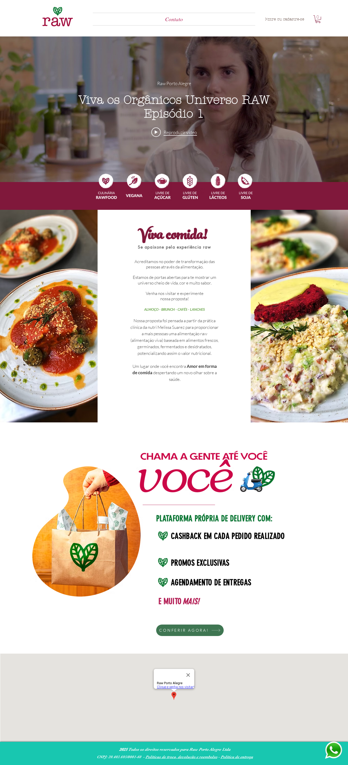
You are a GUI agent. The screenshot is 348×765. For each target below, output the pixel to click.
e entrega (245, 757)
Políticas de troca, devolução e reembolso (181, 757)
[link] (318, 19)
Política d (229, 757)
